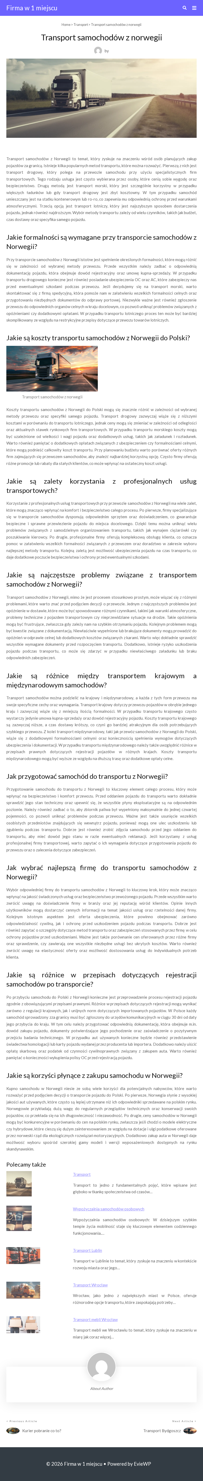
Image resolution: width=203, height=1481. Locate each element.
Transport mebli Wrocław (95, 1319)
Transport (80, 25)
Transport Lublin (87, 1250)
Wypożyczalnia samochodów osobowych (108, 1208)
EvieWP (142, 1464)
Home (66, 25)
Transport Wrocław (90, 1284)
